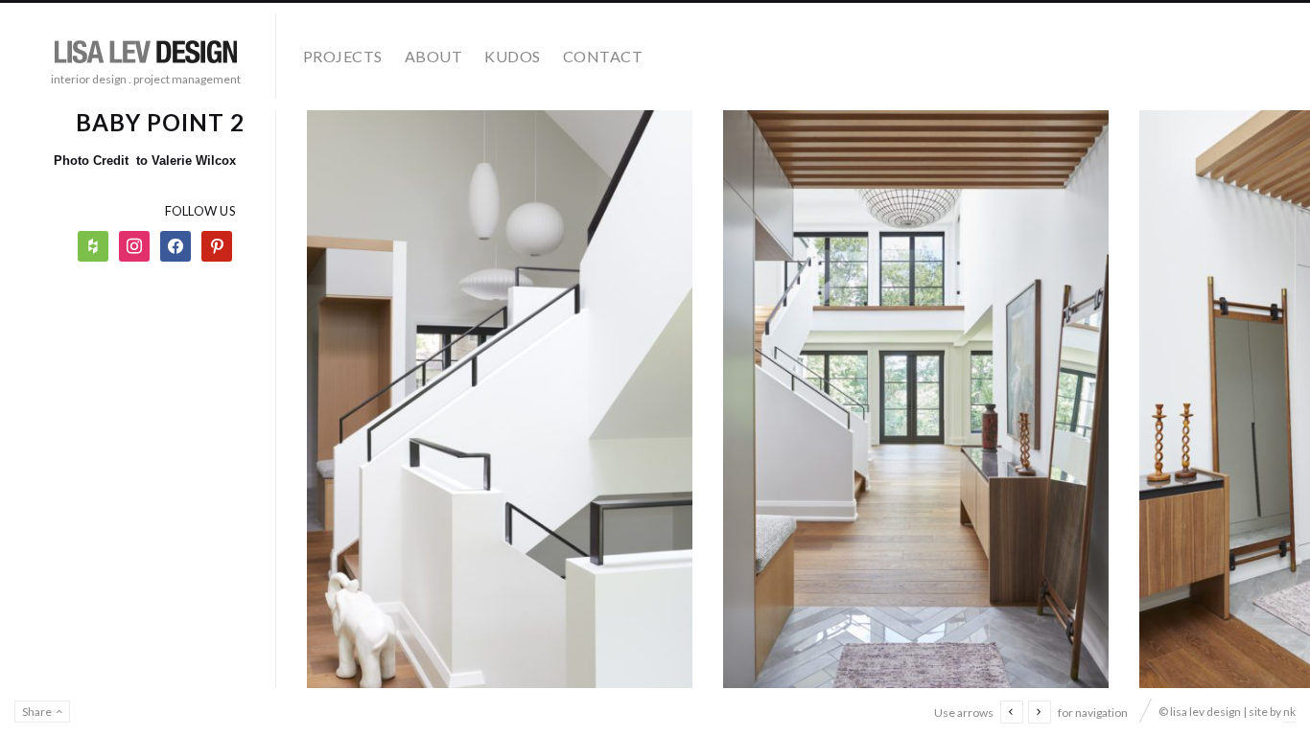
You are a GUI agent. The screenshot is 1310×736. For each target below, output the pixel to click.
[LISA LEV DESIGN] (146, 49)
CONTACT (603, 56)
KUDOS (512, 56)
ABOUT (433, 56)
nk (1289, 711)
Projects (343, 56)
